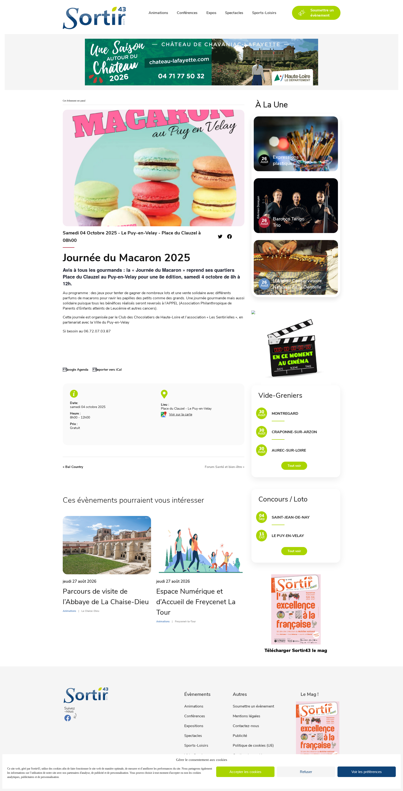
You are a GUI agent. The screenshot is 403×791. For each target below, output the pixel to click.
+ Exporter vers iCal (107, 369)
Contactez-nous (246, 725)
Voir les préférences (366, 772)
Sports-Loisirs (264, 12)
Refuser (306, 772)
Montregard (285, 413)
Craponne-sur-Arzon (294, 432)
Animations (158, 12)
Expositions (193, 725)
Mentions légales (246, 716)
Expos (211, 12)
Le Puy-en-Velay (288, 535)
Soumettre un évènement (253, 706)
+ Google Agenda (75, 369)
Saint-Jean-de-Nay (290, 517)
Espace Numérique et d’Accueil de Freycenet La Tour (196, 602)
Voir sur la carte (180, 414)
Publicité (240, 735)
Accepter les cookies (245, 772)
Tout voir (294, 465)
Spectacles (234, 12)
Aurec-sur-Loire (289, 450)
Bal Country (73, 467)
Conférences (187, 12)
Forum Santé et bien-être (224, 467)
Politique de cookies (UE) (253, 745)
